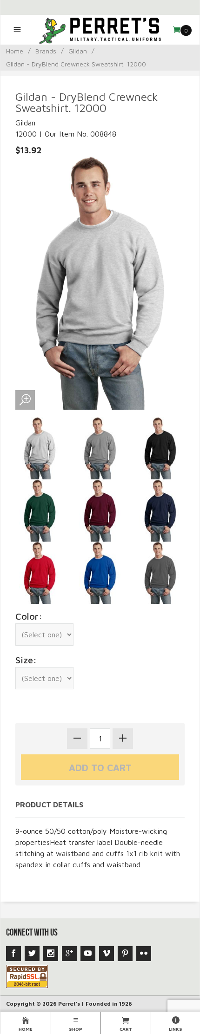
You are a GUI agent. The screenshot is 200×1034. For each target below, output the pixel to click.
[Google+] (69, 953)
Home (14, 51)
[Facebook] (13, 953)
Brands (45, 51)
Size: (26, 659)
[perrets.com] (99, 30)
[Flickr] (143, 953)
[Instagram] (50, 953)
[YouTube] (87, 953)
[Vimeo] (106, 953)
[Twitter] (32, 953)
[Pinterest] (125, 953)
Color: (28, 616)
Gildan (77, 51)
